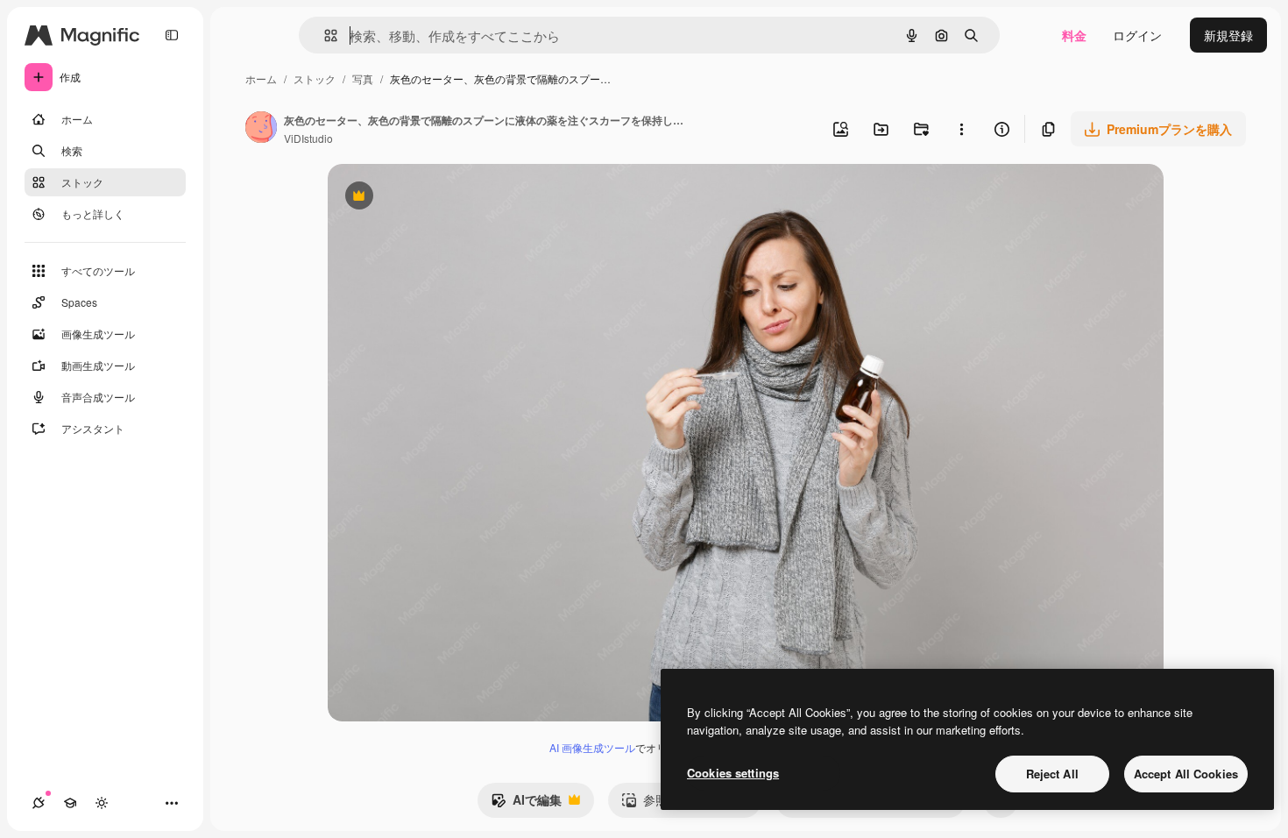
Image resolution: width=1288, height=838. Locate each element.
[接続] (39, 803)
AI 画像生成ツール (592, 747)
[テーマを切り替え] (102, 803)
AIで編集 (526, 804)
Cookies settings (733, 772)
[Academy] (70, 803)
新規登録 (1228, 35)
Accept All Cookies (1186, 773)
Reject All (1052, 773)
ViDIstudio (308, 138)
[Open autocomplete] (324, 35)
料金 (1074, 35)
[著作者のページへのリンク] (261, 128)
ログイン (1137, 35)
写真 (362, 78)
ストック (315, 78)
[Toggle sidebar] (172, 35)
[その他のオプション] (961, 128)
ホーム (261, 78)
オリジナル (448, 197)
